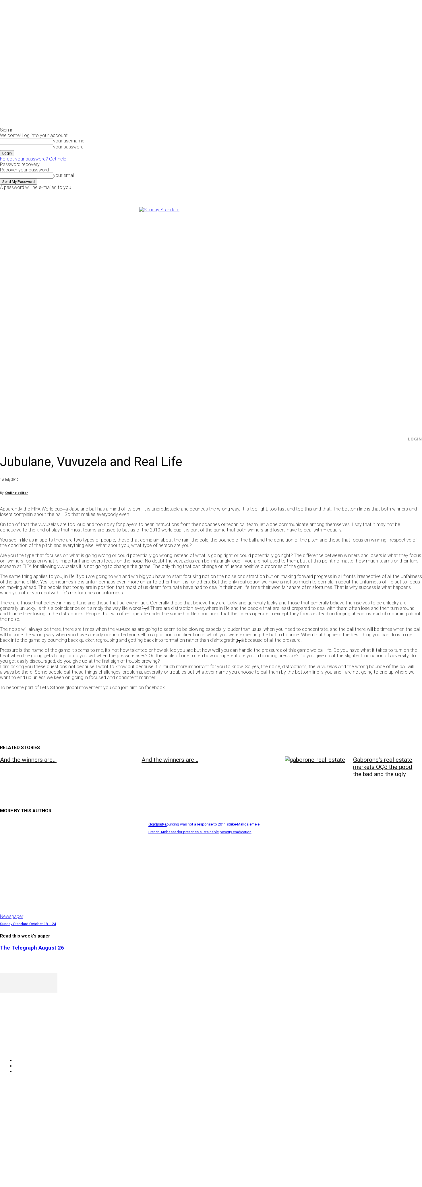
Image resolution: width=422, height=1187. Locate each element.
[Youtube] (360, 194)
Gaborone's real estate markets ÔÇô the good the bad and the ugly (382, 767)
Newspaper (11, 916)
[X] (354, 194)
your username (68, 141)
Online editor (16, 492)
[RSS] (35, 1046)
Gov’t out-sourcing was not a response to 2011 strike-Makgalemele (204, 824)
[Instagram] (347, 194)
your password (68, 147)
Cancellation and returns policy (399, 1105)
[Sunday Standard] (211, 314)
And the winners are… (28, 759)
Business (157, 824)
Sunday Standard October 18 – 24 (28, 924)
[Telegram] (112, 718)
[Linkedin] (92, 718)
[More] (133, 718)
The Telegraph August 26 (32, 948)
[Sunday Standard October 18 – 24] (71, 869)
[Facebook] (341, 194)
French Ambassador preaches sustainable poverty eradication (199, 832)
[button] (399, 439)
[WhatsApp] (71, 718)
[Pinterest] (50, 718)
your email (64, 175)
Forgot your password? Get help (33, 159)
